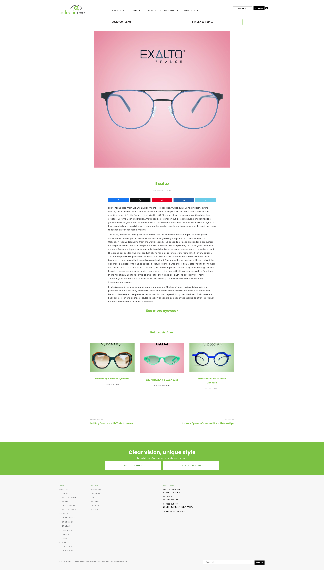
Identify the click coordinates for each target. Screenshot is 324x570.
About (65, 493)
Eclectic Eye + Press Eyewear (112, 378)
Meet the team (69, 497)
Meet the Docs (69, 510)
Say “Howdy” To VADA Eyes (162, 379)
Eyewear (149, 10)
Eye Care (133, 10)
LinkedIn (95, 505)
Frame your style (202, 22)
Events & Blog (167, 10)
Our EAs (66, 526)
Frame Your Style (191, 465)
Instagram (96, 489)
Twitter (94, 497)
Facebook (95, 493)
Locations (67, 546)
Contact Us (189, 10)
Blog (64, 538)
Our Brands (68, 522)
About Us (116, 10)
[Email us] (266, 8)
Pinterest (95, 501)
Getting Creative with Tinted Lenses (111, 423)
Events (65, 534)
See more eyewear (162, 310)
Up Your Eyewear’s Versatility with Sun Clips (208, 423)
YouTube (95, 510)
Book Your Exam (133, 465)
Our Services (68, 505)
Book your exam (121, 22)
